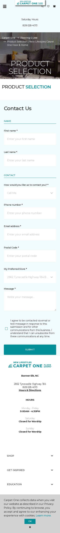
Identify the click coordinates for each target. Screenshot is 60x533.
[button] (42, 6)
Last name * (10, 152)
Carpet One (8, 37)
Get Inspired (16, 470)
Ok (30, 521)
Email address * (12, 226)
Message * (9, 289)
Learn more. (43, 515)
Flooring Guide (28, 37)
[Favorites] (48, 6)
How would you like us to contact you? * (26, 185)
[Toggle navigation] (5, 6)
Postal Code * (11, 247)
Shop (10, 455)
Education (14, 484)
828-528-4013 (30, 25)
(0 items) (54, 6)
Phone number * (13, 205)
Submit (30, 349)
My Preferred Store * (15, 269)
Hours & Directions (30, 390)
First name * (10, 131)
